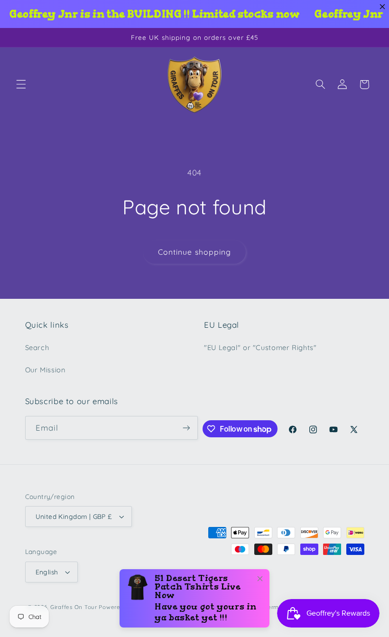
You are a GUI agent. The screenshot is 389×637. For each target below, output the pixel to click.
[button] (21, 84)
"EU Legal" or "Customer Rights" (260, 347)
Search (37, 347)
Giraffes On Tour (73, 606)
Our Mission (45, 369)
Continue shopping (194, 252)
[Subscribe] (186, 427)
